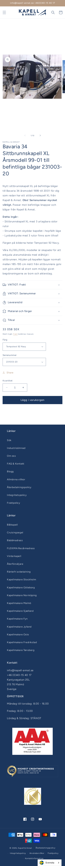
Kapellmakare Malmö (19, 603)
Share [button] (10, 372)
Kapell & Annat (25, 848)
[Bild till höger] (40, 135)
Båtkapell (12, 524)
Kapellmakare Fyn (17, 618)
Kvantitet (8, 380)
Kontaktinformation (34, 858)
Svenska (49, 862)
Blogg (10, 471)
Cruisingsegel (15, 532)
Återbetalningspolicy (19, 487)
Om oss (11, 455)
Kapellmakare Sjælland (20, 610)
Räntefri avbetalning (19, 571)
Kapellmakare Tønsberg (20, 650)
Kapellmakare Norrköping (22, 595)
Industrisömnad (16, 448)
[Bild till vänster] (25, 135)
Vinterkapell (14, 556)
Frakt (15, 334)
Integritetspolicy (17, 495)
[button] (4, 12)
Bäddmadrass (15, 540)
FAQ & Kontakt (15, 463)
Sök (9, 440)
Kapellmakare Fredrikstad (22, 642)
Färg (5, 339)
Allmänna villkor (16, 479)
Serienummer (9, 355)
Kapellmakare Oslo (18, 634)
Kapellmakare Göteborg (21, 587)
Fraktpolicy (13, 502)
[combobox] (50, 862)
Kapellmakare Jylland (19, 626)
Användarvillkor (36, 853)
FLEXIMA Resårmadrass (21, 548)
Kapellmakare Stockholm (21, 579)
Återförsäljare (15, 563)
